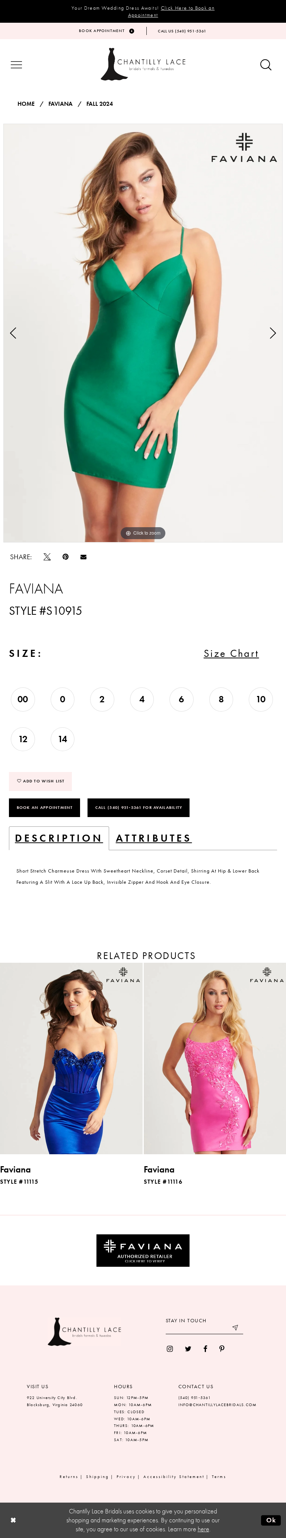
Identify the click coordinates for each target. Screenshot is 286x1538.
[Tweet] (47, 557)
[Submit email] (235, 1328)
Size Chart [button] (231, 653)
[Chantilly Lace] (143, 64)
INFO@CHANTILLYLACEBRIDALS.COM (217, 1404)
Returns (69, 1476)
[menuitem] (170, 1348)
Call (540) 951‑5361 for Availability (138, 807)
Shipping (97, 1476)
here (203, 1529)
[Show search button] (265, 65)
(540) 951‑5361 (194, 1397)
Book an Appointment (45, 807)
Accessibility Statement (173, 1476)
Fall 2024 (99, 104)
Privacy (126, 1476)
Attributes (154, 838)
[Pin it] (65, 556)
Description (59, 838)
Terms (219, 1476)
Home (26, 104)
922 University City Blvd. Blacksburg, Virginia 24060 (55, 1401)
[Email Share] (83, 556)
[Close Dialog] (13, 1520)
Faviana (60, 104)
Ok (271, 1520)
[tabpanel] (143, 333)
